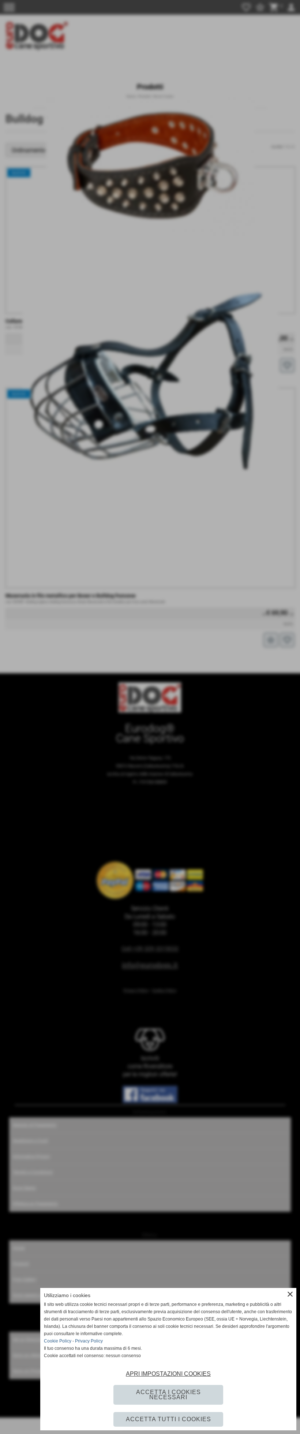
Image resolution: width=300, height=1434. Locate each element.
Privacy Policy (89, 1341)
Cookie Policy (57, 1341)
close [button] (290, 1294)
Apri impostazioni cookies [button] (168, 1374)
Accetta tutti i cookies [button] (168, 1419)
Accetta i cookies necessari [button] (168, 1394)
